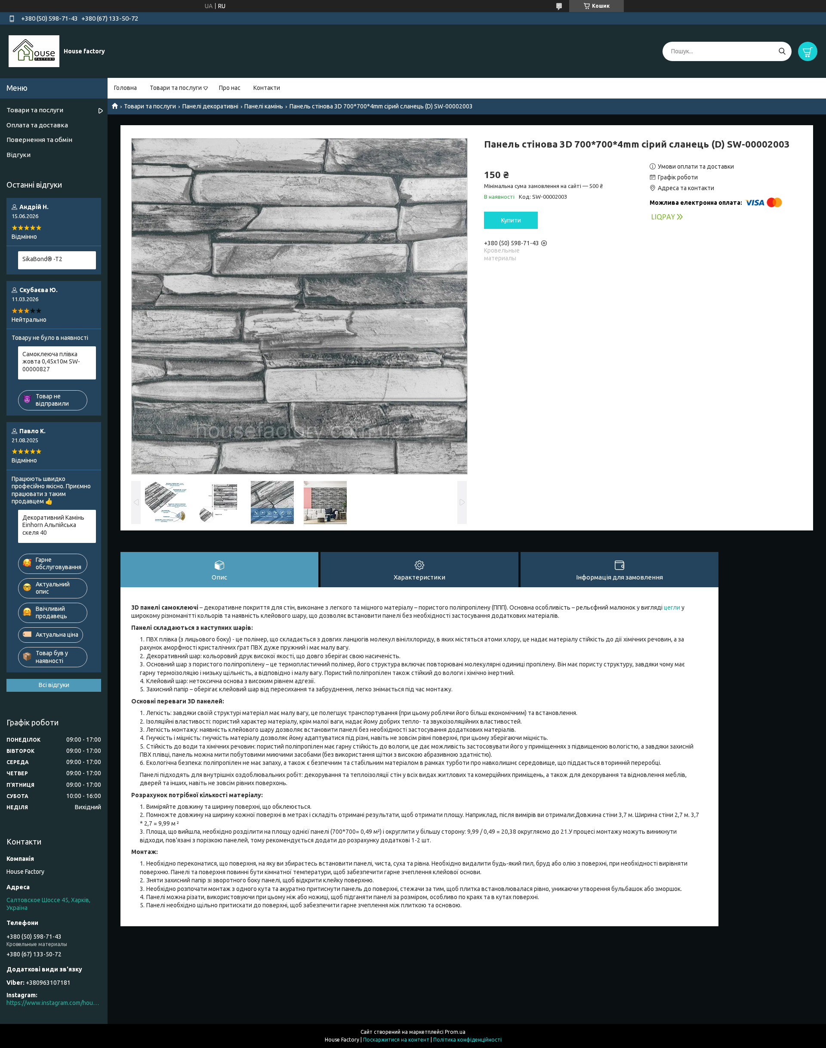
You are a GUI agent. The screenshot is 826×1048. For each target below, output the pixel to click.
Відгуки (18, 154)
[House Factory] (34, 50)
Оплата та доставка (37, 125)
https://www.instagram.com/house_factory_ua (53, 1002)
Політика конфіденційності (467, 1039)
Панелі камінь (263, 106)
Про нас (229, 87)
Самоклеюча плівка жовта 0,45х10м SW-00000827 (51, 362)
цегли (672, 607)
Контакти (266, 87)
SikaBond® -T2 (42, 259)
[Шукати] (782, 51)
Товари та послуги (176, 87)
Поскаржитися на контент (396, 1039)
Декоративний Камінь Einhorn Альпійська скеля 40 (53, 525)
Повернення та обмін (39, 139)
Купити (511, 220)
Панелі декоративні (210, 106)
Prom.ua (455, 1032)
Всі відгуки (54, 684)
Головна (125, 87)
